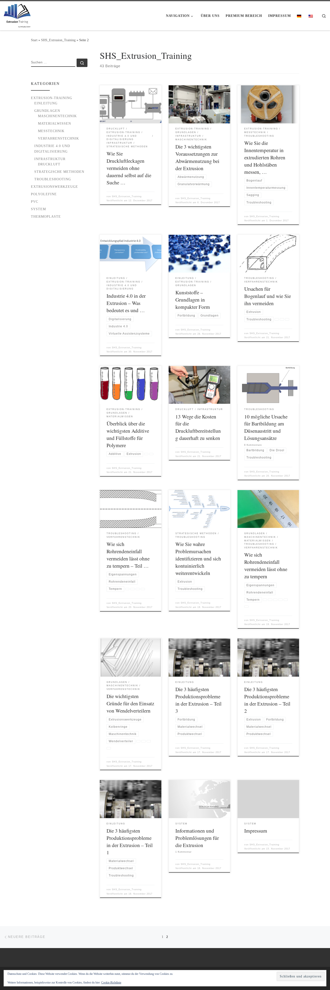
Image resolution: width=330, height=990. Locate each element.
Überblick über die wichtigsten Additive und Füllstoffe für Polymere (128, 434)
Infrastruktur (49, 159)
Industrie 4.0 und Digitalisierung (52, 148)
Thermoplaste (46, 216)
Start (34, 40)
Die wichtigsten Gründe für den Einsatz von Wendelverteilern (130, 703)
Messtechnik (51, 131)
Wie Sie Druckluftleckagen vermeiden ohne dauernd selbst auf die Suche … (129, 168)
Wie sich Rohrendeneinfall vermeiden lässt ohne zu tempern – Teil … (128, 554)
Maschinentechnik (57, 116)
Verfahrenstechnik (58, 138)
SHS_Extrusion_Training (58, 40)
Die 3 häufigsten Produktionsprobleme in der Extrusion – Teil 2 (267, 700)
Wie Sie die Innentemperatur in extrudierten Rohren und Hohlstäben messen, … (264, 157)
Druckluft (49, 164)
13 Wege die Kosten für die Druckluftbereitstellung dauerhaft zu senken (198, 427)
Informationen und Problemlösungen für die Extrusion (197, 838)
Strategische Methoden (59, 172)
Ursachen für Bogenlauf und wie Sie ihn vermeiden (267, 296)
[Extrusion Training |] (17, 14)
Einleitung (45, 103)
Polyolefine (44, 194)
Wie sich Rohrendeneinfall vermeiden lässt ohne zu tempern (265, 565)
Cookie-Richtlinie (111, 982)
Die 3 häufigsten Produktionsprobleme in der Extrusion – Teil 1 (130, 841)
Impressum (255, 830)
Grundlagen (47, 111)
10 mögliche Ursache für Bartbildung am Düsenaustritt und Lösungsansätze (265, 427)
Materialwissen (54, 123)
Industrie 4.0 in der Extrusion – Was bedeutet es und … (126, 303)
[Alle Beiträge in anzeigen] (277, 319)
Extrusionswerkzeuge (54, 187)
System (38, 209)
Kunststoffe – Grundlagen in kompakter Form (192, 299)
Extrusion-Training (51, 98)
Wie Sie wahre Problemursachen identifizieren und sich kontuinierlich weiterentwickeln (198, 558)
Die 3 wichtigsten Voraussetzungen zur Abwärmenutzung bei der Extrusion (197, 157)
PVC (34, 201)
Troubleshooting (52, 179)
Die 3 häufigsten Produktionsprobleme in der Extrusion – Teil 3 (198, 700)
